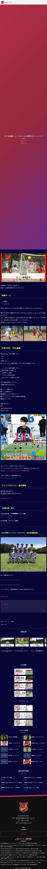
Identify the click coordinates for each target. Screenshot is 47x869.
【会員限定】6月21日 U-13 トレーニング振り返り (32, 777)
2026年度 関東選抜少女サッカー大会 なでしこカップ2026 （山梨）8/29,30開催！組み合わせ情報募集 (19, 843)
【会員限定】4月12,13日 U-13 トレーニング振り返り (10, 787)
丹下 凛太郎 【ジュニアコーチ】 (37, 749)
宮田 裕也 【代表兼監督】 (13, 737)
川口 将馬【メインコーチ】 (13, 749)
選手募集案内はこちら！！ (7, 498)
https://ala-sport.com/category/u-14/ (10, 584)
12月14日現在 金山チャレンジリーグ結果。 (32, 787)
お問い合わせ (5, 604)
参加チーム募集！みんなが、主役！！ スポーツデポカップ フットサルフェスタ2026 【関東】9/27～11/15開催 (20, 862)
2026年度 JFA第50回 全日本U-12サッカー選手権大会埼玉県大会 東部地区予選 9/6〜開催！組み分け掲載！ (20, 848)
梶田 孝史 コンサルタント (13, 761)
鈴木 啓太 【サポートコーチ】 (36, 761)
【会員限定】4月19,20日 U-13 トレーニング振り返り (33, 782)
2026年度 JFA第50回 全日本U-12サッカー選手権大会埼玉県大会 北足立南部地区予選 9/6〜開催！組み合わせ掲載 (21, 850)
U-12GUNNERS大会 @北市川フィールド (7, 651)
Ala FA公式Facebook (23, 833)
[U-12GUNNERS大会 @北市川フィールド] (7, 642)
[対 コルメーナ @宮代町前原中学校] (36, 642)
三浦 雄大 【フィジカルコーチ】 (14, 743)
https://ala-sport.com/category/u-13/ (10, 580)
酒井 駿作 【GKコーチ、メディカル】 (38, 743)
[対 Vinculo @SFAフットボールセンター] (22, 642)
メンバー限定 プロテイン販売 (6, 777)
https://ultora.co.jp (5, 523)
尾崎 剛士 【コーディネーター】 (37, 737)
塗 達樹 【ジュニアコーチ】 (36, 755)
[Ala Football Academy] (6, 2)
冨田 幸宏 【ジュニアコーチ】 (14, 755)
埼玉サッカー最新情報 (24, 839)
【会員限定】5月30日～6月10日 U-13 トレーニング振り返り (11, 782)
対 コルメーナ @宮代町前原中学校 (37, 650)
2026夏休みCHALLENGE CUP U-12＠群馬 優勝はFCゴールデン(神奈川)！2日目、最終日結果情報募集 (19, 864)
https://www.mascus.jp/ (7, 516)
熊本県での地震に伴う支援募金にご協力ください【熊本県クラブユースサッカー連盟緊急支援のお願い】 (19, 855)
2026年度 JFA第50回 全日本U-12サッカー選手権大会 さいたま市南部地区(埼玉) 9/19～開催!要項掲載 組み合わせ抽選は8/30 (23, 852)
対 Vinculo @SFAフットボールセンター (22, 651)
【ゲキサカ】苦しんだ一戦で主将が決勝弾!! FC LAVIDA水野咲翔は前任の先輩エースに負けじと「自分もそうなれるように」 (23, 860)
